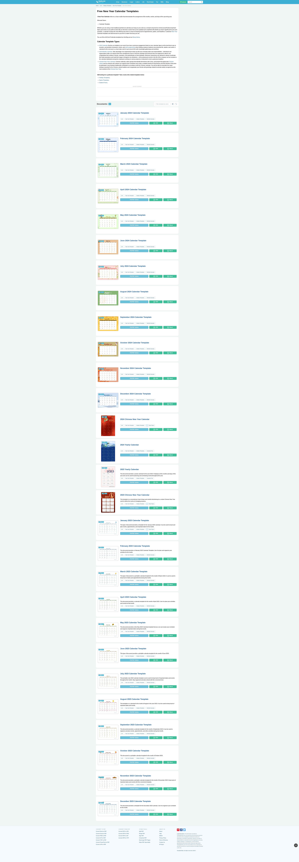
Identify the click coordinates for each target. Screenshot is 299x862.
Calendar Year (150, 451)
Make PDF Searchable (144, 842)
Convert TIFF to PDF (101, 840)
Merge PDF (142, 833)
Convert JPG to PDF (101, 844)
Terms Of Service (163, 840)
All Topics (161, 844)
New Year (174, 31)
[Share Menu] (296, 845)
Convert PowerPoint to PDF (102, 842)
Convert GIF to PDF (101, 837)
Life (143, 2)
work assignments (130, 47)
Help (160, 833)
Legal (131, 2)
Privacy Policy (162, 837)
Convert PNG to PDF (101, 835)
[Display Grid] (172, 104)
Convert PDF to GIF (123, 835)
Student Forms (103, 82)
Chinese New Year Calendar (107, 61)
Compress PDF (143, 837)
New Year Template (129, 119)
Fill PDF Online (134, 123)
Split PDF (141, 831)
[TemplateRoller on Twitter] (184, 830)
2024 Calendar (103, 45)
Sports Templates (104, 80)
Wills (162, 2)
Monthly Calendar (150, 119)
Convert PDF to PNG (124, 833)
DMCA (161, 835)
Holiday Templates (104, 77)
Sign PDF (141, 835)
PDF (157, 123)
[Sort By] (176, 104)
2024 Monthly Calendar (105, 51)
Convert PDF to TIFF (124, 837)
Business (124, 2)
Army (117, 2)
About (160, 831)
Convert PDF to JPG (124, 831)
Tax (157, 2)
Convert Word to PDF (101, 831)
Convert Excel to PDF (101, 833)
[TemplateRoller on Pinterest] (178, 830)
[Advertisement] (137, 92)
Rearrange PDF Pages (144, 840)
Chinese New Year (115, 69)
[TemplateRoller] (100, 2)
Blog (167, 2)
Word (171, 123)
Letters (138, 2)
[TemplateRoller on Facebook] (181, 830)
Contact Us (162, 842)
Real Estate (150, 2)
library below (136, 37)
